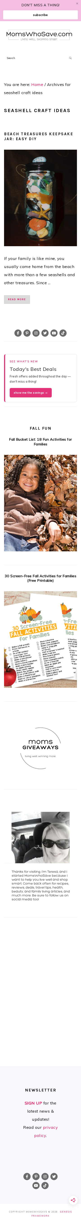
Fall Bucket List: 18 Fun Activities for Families (40, 441)
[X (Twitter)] (45, 333)
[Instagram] (36, 333)
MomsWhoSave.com (39, 35)
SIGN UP (33, 1103)
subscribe (40, 15)
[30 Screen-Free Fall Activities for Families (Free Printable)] (40, 640)
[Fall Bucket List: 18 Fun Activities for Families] (40, 504)
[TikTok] (63, 333)
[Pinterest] (27, 333)
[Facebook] (18, 333)
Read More (17, 299)
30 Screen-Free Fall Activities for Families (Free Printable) (40, 578)
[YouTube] (54, 333)
